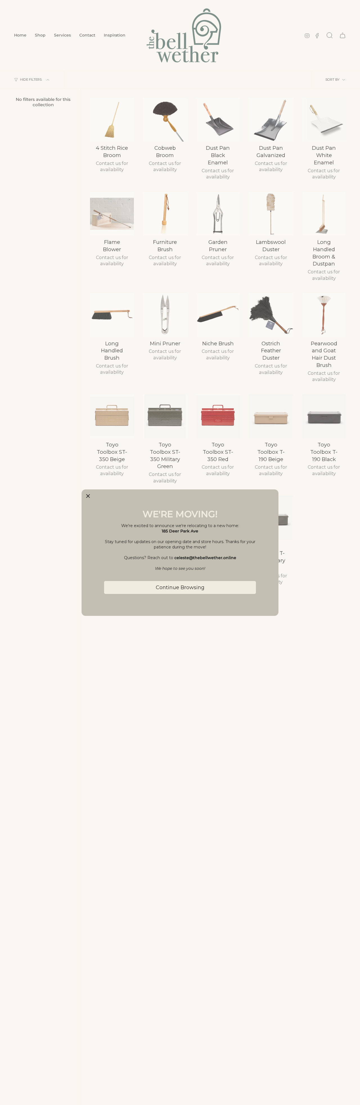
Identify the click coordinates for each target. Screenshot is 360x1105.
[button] (88, 496)
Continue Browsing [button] (180, 587)
